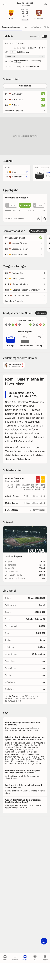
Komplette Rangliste (14, 110)
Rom (8, 459)
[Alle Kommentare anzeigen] (39, 219)
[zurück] (4, 4)
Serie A (42, 605)
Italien (42, 640)
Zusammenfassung (11, 27)
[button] (11, 205)
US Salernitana (38, 654)
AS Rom (41, 647)
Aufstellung (36, 27)
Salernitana (23, 459)
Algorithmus (25, 86)
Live (25, 27)
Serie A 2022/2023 (25, 3)
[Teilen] (45, 4)
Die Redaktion (14, 696)
